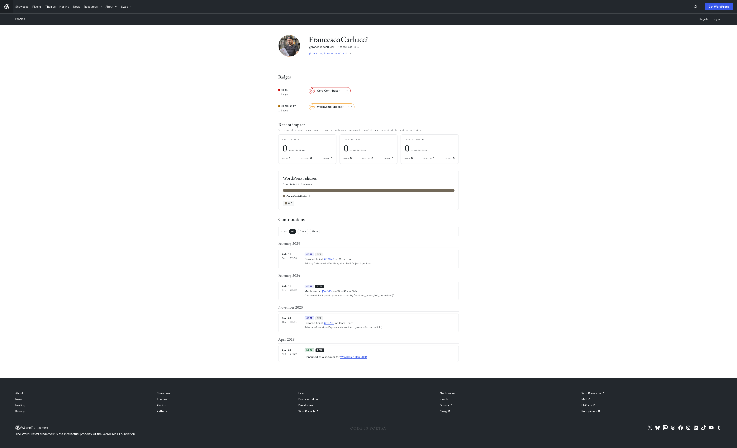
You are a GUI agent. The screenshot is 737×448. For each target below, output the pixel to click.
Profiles (20, 19)
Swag (445, 411)
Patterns (162, 411)
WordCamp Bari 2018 (353, 357)
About (19, 393)
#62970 (329, 259)
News (18, 399)
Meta (315, 231)
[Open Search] (695, 6)
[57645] (327, 291)
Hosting (20, 405)
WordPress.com (593, 393)
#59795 (329, 323)
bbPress (588, 405)
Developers (305, 405)
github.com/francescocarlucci (329, 53)
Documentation (308, 399)
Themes (162, 399)
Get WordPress (719, 6)
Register (705, 19)
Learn (302, 393)
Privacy (20, 411)
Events (444, 399)
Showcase (163, 393)
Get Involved (448, 393)
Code (303, 231)
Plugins (161, 405)
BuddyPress (591, 411)
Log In (716, 19)
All (292, 231)
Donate (446, 405)
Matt (586, 399)
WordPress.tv (308, 411)
